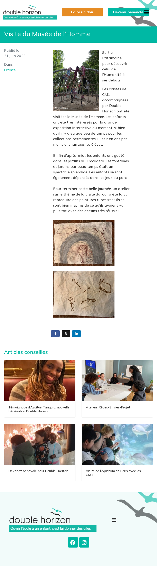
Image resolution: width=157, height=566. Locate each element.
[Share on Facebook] (55, 333)
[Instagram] (84, 542)
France (10, 69)
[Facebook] (73, 542)
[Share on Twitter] (66, 333)
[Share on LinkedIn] (76, 333)
